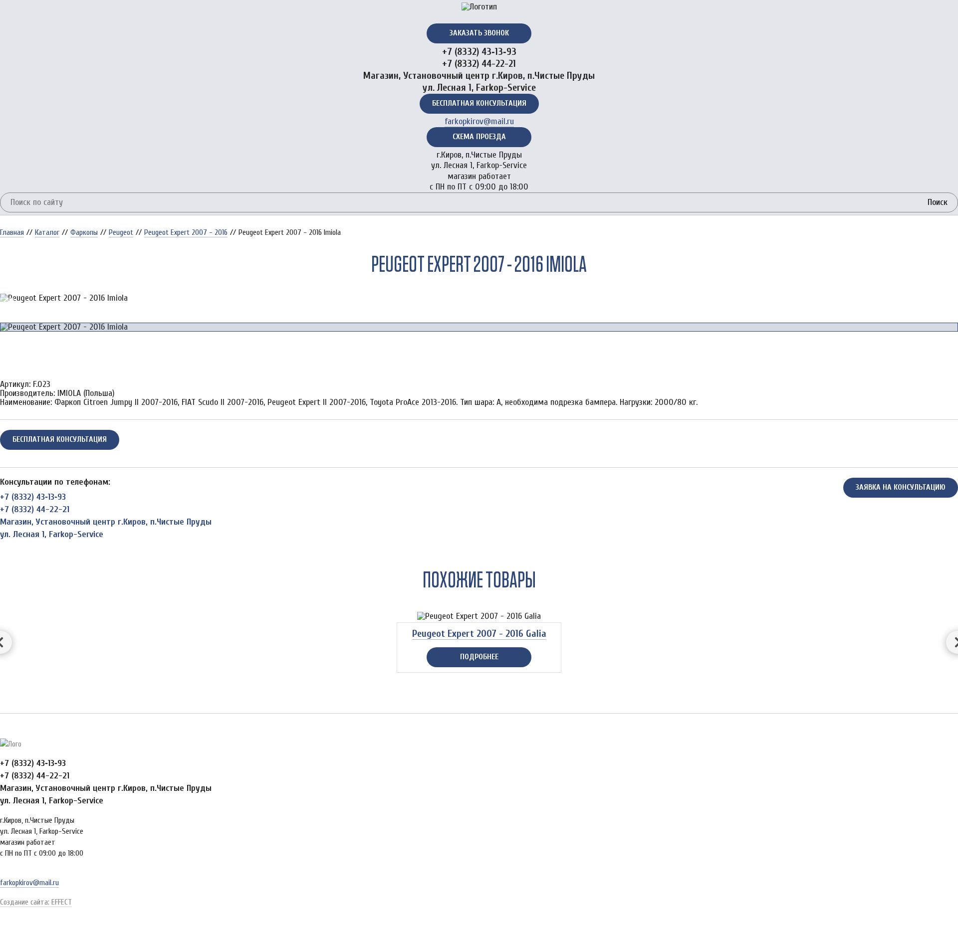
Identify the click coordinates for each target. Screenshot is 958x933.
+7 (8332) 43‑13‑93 (479, 51)
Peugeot (121, 232)
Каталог (47, 232)
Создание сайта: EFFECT (36, 902)
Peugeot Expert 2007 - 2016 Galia (479, 633)
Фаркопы (84, 232)
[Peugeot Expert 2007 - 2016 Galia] (479, 616)
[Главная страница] (479, 6)
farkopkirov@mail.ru (479, 121)
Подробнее (479, 656)
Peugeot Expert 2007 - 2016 (186, 232)
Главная (12, 232)
